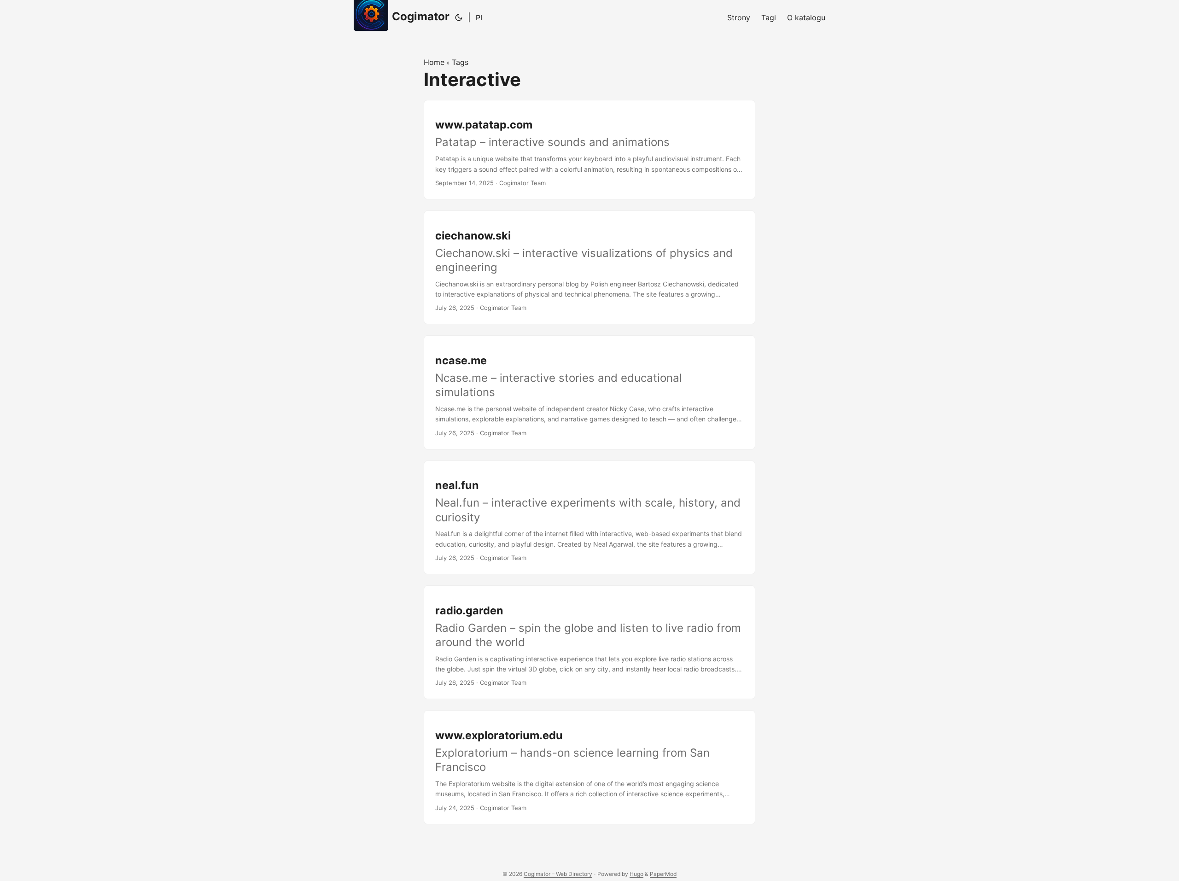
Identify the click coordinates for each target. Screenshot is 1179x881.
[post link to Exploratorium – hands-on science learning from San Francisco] (589, 767)
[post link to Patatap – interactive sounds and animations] (589, 149)
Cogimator (420, 16)
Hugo (636, 873)
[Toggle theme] (458, 17)
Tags (460, 62)
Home (434, 62)
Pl (479, 17)
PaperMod (663, 873)
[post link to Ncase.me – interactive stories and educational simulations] (589, 392)
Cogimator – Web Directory (558, 873)
